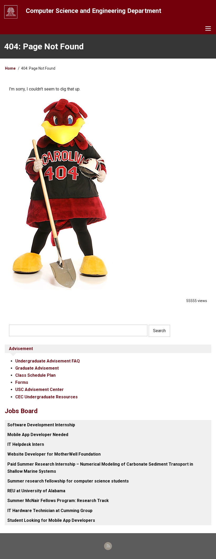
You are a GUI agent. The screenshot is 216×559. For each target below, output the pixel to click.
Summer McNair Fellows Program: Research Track (58, 500)
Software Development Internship (41, 424)
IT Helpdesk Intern (25, 444)
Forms (21, 382)
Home (10, 68)
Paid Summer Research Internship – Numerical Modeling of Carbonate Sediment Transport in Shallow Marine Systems (100, 468)
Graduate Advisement (37, 368)
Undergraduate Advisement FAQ (47, 361)
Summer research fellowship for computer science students (68, 481)
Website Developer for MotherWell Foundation (54, 454)
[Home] (10, 12)
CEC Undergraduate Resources (46, 396)
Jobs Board (21, 411)
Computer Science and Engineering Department (93, 11)
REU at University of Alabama (36, 490)
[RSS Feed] (108, 546)
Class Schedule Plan (35, 375)
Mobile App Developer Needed (37, 434)
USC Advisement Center (39, 389)
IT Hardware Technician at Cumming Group (49, 510)
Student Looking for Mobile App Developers (51, 520)
